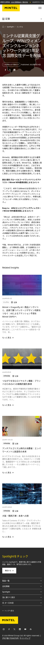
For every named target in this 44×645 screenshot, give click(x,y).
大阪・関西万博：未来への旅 (15, 515)
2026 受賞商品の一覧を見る (19, 2)
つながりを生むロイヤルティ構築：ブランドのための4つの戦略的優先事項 (21, 382)
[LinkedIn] (20, 629)
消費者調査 (6, 376)
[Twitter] (14, 629)
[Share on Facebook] (5, 70)
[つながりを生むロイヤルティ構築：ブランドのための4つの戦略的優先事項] (22, 358)
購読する (8, 570)
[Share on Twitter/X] (10, 70)
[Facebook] (9, 629)
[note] (30, 629)
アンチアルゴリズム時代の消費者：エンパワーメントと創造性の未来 (21, 450)
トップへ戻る (9, 611)
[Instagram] (3, 629)
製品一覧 (5, 581)
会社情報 (5, 586)
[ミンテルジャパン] (11, 8)
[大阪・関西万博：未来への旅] (22, 493)
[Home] (3, 27)
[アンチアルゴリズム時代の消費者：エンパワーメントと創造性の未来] (22, 426)
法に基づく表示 (8, 597)
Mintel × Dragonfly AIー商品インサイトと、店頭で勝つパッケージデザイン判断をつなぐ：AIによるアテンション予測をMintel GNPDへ (21, 312)
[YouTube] (25, 629)
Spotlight (6, 592)
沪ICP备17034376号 (10, 638)
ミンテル (20, 27)
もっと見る (6, 337)
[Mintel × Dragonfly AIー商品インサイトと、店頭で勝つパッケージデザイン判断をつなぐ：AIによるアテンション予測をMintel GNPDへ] (22, 285)
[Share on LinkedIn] (14, 70)
